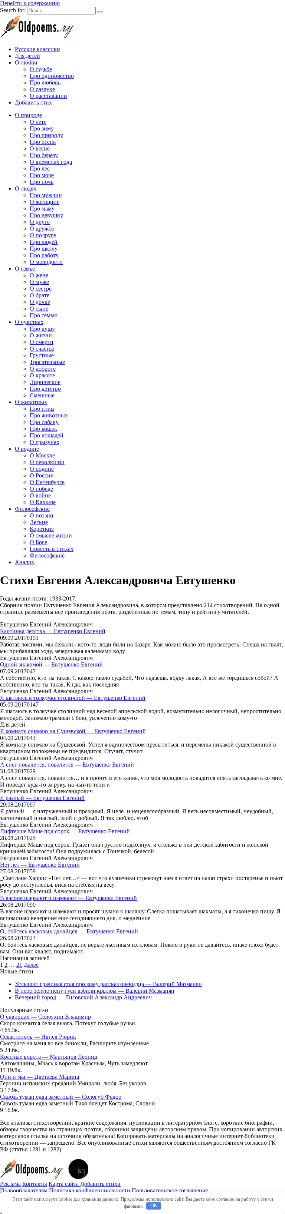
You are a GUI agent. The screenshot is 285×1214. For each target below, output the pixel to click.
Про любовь (45, 82)
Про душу (42, 328)
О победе (41, 489)
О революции (47, 462)
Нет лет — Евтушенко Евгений (40, 864)
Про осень (43, 142)
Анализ (24, 562)
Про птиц (42, 409)
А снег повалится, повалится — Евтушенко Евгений (67, 764)
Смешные (42, 395)
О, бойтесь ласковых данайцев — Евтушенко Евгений (69, 931)
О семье (25, 268)
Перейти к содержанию (30, 3)
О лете (38, 122)
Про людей (44, 242)
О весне (40, 148)
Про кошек (43, 429)
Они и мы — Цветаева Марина (39, 1077)
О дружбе (42, 228)
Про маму (42, 208)
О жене (39, 275)
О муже (39, 282)
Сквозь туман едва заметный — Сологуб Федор (60, 1097)
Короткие (42, 529)
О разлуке (42, 89)
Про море (42, 175)
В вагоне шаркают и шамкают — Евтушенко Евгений (68, 898)
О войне (40, 495)
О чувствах (29, 322)
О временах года (51, 162)
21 (19, 965)
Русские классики (37, 49)
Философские (32, 509)
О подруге (43, 235)
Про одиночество (52, 76)
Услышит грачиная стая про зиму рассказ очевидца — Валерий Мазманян (108, 984)
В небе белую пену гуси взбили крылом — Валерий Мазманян (94, 991)
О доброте (43, 368)
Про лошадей (46, 435)
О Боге (38, 542)
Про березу (44, 155)
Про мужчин (46, 195)
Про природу (46, 135)
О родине (27, 449)
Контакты (34, 1184)
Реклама (10, 1184)
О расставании (48, 96)
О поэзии (41, 515)
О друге (40, 222)
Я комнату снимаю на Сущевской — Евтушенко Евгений (73, 731)
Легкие (39, 522)
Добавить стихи (100, 1184)
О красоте (42, 375)
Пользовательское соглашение (170, 1190)
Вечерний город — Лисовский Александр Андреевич (83, 997)
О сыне (39, 308)
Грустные (42, 355)
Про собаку (44, 422)
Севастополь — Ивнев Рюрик (38, 1036)
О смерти (41, 342)
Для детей (27, 56)
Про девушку (46, 215)
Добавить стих (33, 102)
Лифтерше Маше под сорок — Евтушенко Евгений (65, 831)
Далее (31, 965)
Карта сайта (64, 1184)
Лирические (45, 382)
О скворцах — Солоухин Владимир (45, 1016)
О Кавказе (43, 502)
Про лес (40, 168)
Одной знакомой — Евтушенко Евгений (51, 664)
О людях (25, 188)
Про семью (44, 315)
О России (42, 475)
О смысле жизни (51, 535)
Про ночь (41, 182)
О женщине (44, 202)
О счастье (42, 348)
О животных (31, 402)
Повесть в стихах (51, 549)
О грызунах (44, 442)
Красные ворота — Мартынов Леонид (48, 1056)
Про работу (44, 255)
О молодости (46, 262)
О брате (39, 295)
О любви (26, 62)
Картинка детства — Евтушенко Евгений (52, 631)
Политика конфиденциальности (89, 1190)
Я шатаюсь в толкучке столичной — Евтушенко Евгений (72, 698)
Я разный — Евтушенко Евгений (42, 798)
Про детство (45, 389)
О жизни (41, 335)
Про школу (44, 248)
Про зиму (42, 128)
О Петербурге (47, 482)
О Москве (42, 455)
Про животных (49, 415)
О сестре (41, 288)
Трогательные (47, 362)
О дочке (40, 302)
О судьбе (41, 69)
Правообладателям (24, 1190)
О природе (28, 115)
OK (153, 1205)
